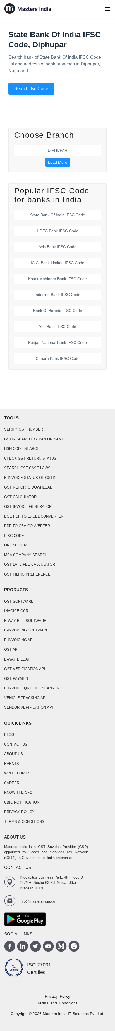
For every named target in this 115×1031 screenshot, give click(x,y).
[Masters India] (28, 9)
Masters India (55, 1013)
